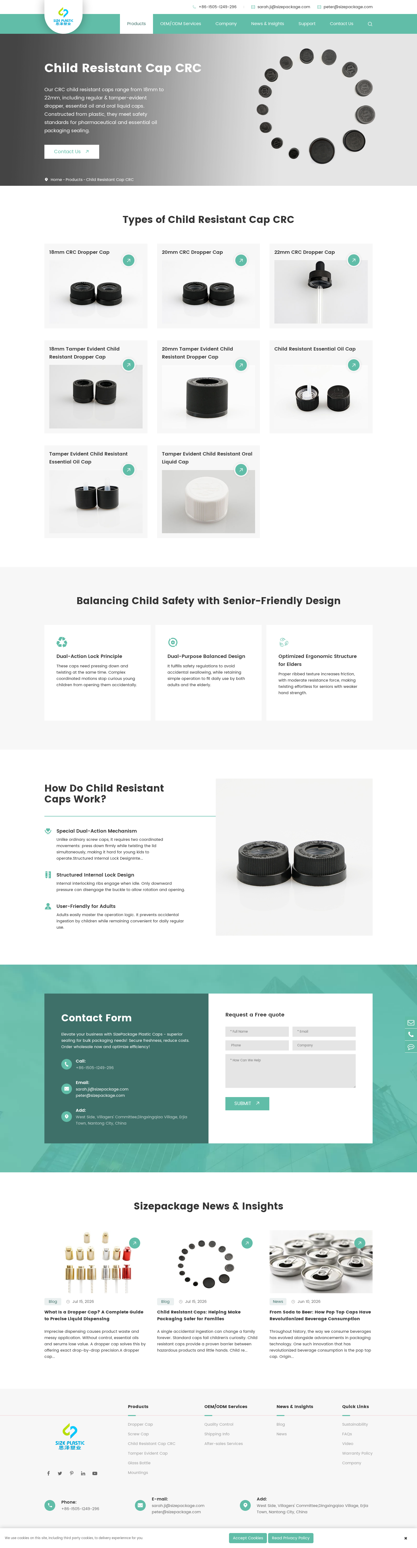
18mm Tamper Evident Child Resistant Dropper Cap (84, 353)
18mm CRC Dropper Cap (79, 252)
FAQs (347, 1434)
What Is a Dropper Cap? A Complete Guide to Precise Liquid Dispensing (93, 1315)
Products (136, 23)
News (282, 1434)
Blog (281, 1424)
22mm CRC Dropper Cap (304, 252)
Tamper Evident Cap (148, 1453)
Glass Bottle (139, 1463)
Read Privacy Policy (291, 1538)
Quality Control (218, 1424)
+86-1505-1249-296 (214, 7)
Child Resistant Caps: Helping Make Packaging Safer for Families (199, 1315)
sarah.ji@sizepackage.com (280, 7)
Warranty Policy (357, 1453)
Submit (247, 1104)
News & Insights (267, 23)
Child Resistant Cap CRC (110, 180)
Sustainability (355, 1424)
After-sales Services (223, 1444)
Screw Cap (138, 1434)
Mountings (138, 1473)
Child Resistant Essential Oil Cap (315, 349)
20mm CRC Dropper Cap (192, 252)
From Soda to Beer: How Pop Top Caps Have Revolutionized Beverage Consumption (320, 1315)
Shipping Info (216, 1434)
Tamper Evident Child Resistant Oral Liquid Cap (207, 458)
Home (56, 180)
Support (307, 23)
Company (226, 23)
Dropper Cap (140, 1424)
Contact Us (341, 23)
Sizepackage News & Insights (208, 1206)
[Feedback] (411, 1046)
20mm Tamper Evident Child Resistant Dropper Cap (197, 353)
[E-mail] (411, 1022)
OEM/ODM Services (180, 23)
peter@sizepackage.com (345, 7)
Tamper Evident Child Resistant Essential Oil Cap (88, 458)
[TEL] (411, 1034)
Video (347, 1444)
